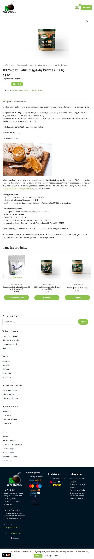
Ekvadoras (6, 369)
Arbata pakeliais (8, 394)
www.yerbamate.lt (26, 188)
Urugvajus (6, 377)
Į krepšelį (17, 84)
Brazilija (5, 365)
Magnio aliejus (8, 452)
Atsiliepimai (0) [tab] (20, 101)
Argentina (6, 361)
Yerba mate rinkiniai (10, 390)
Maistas (5, 436)
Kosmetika (6, 460)
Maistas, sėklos (15, 65)
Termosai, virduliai (9, 419)
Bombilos (6, 411)
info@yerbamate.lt (10, 188)
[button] (87, 21)
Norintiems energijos (11, 340)
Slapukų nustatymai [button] (52, 555)
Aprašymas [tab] (7, 101)
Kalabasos (6, 415)
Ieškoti (83, 321)
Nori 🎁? (6, 555)
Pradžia (5, 65)
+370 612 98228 (13, 533)
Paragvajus (7, 373)
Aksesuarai (6, 423)
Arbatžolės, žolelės (10, 398)
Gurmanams (7, 348)
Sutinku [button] (38, 555)
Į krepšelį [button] (47, 297)
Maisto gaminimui (9, 440)
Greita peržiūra (16, 280)
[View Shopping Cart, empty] (77, 7)
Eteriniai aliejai (8, 448)
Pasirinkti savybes (16, 297)
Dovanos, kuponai (9, 456)
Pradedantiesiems (9, 336)
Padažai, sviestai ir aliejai (12, 444)
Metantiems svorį (9, 344)
